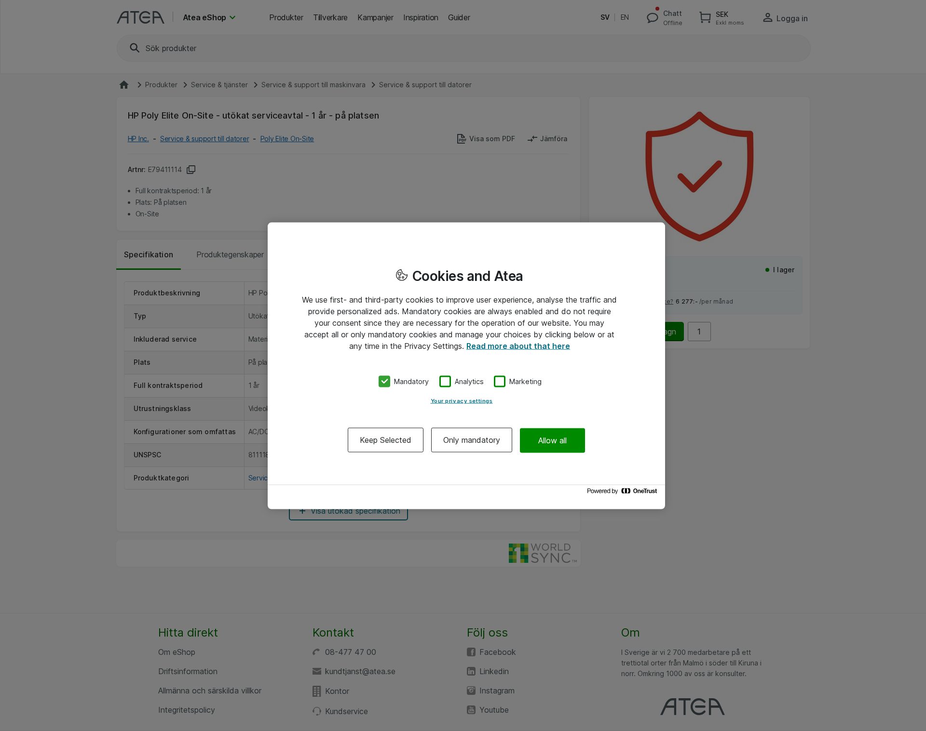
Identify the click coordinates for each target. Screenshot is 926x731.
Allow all (552, 440)
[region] (466, 365)
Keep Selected (385, 440)
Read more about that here (518, 345)
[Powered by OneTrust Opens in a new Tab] (623, 493)
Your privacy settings (462, 401)
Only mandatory (471, 440)
